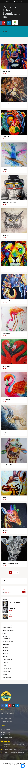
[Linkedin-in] (9, 23)
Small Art (5, 662)
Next (17, 572)
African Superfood (7, 627)
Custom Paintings (8, 641)
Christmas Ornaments (8, 630)
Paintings (5, 636)
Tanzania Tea (6, 671)
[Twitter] (6, 705)
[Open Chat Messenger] (23, 766)
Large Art (5, 650)
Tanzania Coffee (7, 668)
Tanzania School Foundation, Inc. (11, 12)
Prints (4, 665)
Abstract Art (6, 638)
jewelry (4, 633)
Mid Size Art (6, 656)
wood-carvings (7, 677)
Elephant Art (6, 647)
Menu (6, 31)
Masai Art (5, 653)
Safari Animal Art (7, 659)
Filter (23, 592)
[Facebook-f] (2, 23)
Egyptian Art (6, 644)
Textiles (5, 674)
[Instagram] (7, 23)
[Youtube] (4, 23)
